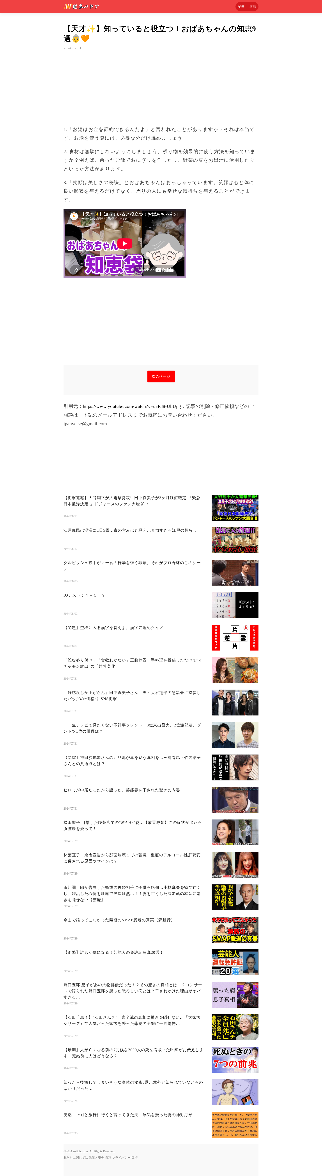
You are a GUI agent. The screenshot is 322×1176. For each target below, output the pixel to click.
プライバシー (121, 1157)
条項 (108, 1157)
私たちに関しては (76, 1157)
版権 (134, 1157)
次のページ (161, 376)
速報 (252, 6)
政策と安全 (96, 1157)
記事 (241, 6)
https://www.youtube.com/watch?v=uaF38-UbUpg (132, 406)
